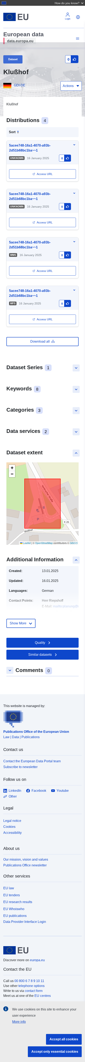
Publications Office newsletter (25, 865)
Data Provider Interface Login (24, 921)
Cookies (9, 826)
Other (13, 796)
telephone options (31, 986)
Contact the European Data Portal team (32, 761)
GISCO (74, 543)
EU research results (17, 902)
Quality (40, 642)
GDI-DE (19, 85)
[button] (69, 3)
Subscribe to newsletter (20, 767)
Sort (12, 132)
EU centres (42, 995)
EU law (8, 888)
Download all (40, 341)
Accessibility (12, 832)
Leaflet (26, 543)
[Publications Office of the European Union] (40, 717)
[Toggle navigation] (77, 38)
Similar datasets (40, 654)
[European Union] (41, 950)
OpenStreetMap (44, 543)
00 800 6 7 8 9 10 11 (29, 981)
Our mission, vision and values (25, 859)
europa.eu (37, 960)
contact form (33, 991)
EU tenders (11, 895)
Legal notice (12, 820)
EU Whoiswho (13, 909)
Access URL (45, 174)
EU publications (15, 916)
